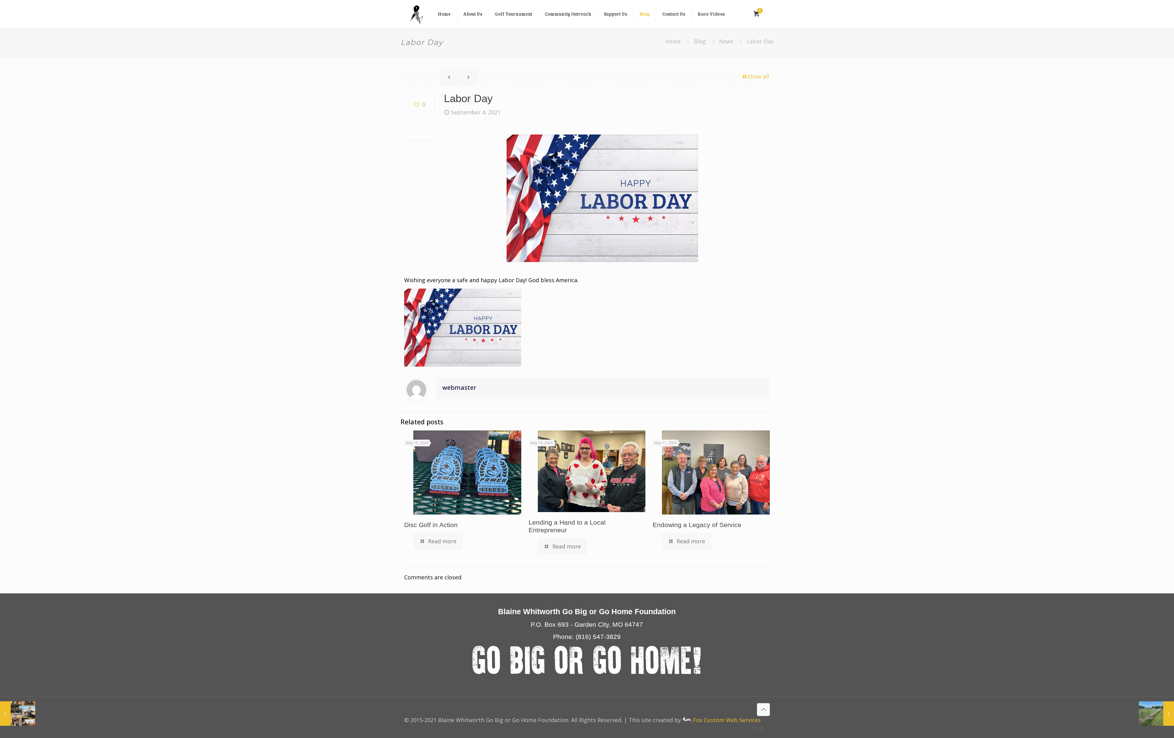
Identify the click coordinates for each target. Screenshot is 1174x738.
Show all (758, 76)
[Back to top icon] (763, 709)
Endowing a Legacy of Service (697, 524)
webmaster (459, 387)
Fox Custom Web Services (726, 720)
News (726, 41)
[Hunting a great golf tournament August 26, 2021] (17, 713)
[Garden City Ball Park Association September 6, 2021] (1156, 713)
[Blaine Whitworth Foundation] (416, 14)
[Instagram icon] (761, 728)
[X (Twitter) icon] (755, 728)
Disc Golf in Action (431, 524)
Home (673, 41)
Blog (700, 41)
